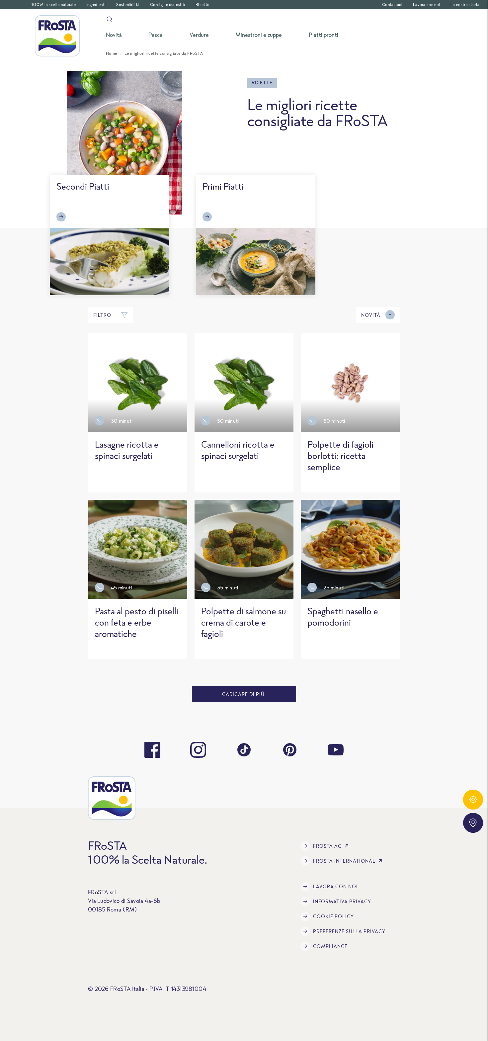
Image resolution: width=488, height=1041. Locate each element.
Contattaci (392, 4)
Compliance (330, 946)
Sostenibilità (127, 4)
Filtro (102, 315)
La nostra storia (464, 4)
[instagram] (198, 750)
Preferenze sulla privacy (349, 931)
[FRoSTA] (57, 35)
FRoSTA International (344, 861)
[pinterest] (290, 750)
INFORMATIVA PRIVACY (342, 901)
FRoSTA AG (327, 846)
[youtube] (336, 750)
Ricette (202, 4)
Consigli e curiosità (167, 4)
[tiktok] (244, 750)
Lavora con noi (426, 4)
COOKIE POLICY (333, 916)
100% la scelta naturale (54, 4)
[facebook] (152, 750)
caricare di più (244, 694)
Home (111, 53)
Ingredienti (96, 4)
